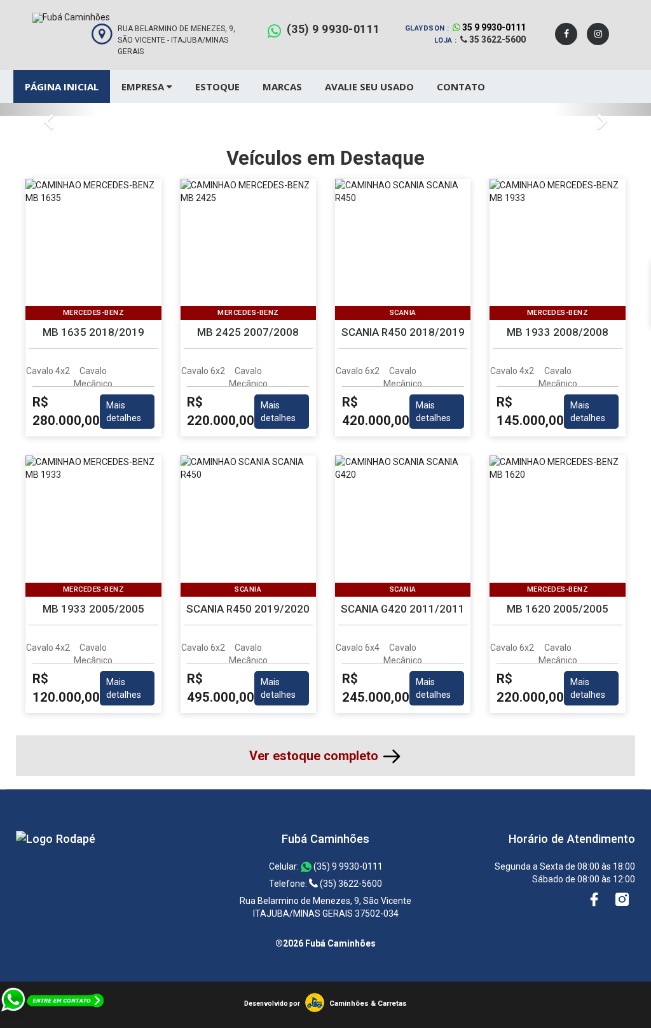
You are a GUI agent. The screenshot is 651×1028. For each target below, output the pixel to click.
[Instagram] (598, 34)
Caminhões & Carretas (368, 1003)
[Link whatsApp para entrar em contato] (53, 1022)
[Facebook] (566, 34)
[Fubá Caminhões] (55, 838)
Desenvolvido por (272, 1003)
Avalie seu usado (369, 86)
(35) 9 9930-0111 (333, 29)
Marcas (282, 86)
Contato (461, 86)
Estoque (217, 86)
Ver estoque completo (315, 755)
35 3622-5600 (496, 39)
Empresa (144, 86)
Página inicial (62, 86)
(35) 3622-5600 (350, 884)
